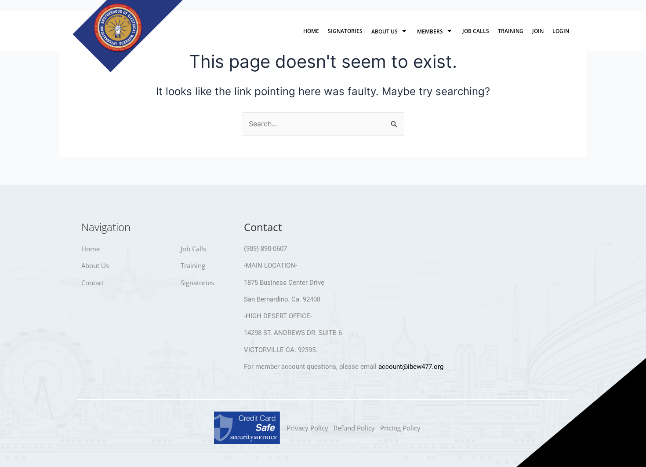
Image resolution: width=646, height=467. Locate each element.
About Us (384, 31)
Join (538, 31)
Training (510, 31)
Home (311, 31)
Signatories (345, 31)
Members (430, 31)
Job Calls (475, 31)
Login (560, 31)
